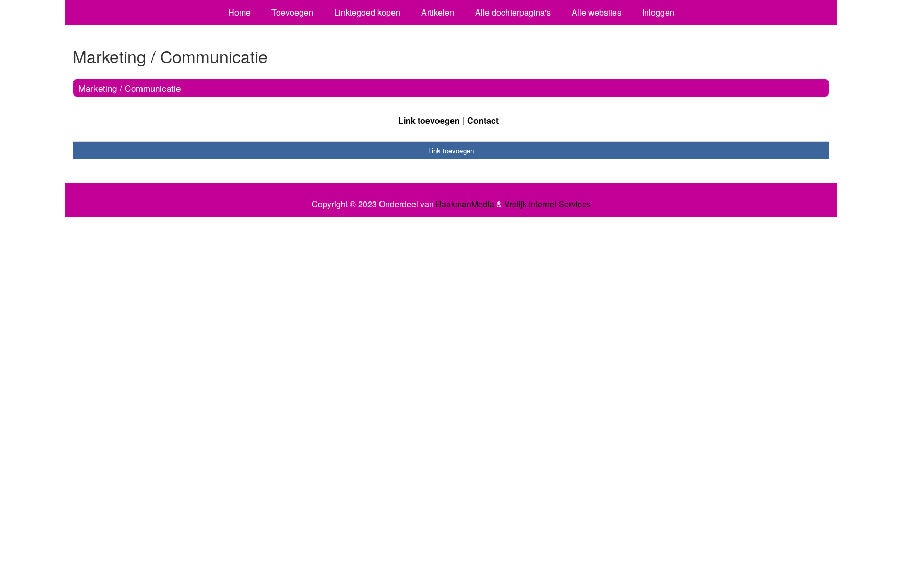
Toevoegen (292, 12)
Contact (483, 120)
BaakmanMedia (465, 204)
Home (239, 12)
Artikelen (437, 12)
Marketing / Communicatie (129, 87)
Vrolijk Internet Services (547, 204)
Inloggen (658, 12)
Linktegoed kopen (367, 12)
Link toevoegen (429, 120)
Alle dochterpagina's (513, 12)
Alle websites (596, 12)
